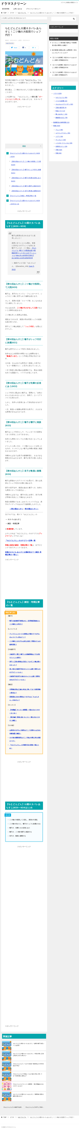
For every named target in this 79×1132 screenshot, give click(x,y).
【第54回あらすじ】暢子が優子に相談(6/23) (26, 186)
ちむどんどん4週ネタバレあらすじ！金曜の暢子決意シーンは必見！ (28, 1044)
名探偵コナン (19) (61, 146)
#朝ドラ (22, 250)
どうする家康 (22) (61, 101)
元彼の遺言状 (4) (61, 107)
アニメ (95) (59, 130)
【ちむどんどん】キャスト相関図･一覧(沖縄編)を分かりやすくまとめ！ (28, 1085)
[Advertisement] (24, 122)
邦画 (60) (59, 153)
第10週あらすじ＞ (32, 509)
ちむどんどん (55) (61, 97)
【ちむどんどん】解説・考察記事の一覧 (23, 196)
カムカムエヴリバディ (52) (64, 104)
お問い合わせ (17, 9)
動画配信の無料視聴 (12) (61, 122)
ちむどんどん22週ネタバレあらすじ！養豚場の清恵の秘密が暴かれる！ (28, 1095)
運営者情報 (5, 9)
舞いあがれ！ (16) (61, 114)
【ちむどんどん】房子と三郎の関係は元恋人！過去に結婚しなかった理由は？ (36, 1107)
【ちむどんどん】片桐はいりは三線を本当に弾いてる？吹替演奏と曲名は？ (27, 1075)
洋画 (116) (59, 150)
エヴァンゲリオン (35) (63, 133)
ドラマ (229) (57, 93)
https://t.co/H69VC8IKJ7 (25, 255)
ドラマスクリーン (13, 3)
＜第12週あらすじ (16, 509)
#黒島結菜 (29, 250)
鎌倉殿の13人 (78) (61, 117)
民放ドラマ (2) (60, 111)
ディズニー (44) (61, 140)
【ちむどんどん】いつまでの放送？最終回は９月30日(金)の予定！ (28, 1064)
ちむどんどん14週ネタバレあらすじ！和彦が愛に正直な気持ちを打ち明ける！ (28, 1054)
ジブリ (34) (59, 136)
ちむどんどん (9, 43)
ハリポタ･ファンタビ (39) (64, 143)
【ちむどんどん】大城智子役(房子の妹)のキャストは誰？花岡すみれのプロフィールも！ (13, 1107)
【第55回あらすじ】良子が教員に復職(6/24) (26, 191)
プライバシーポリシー (33, 9)
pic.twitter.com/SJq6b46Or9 (22, 258)
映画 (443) (56, 126)
